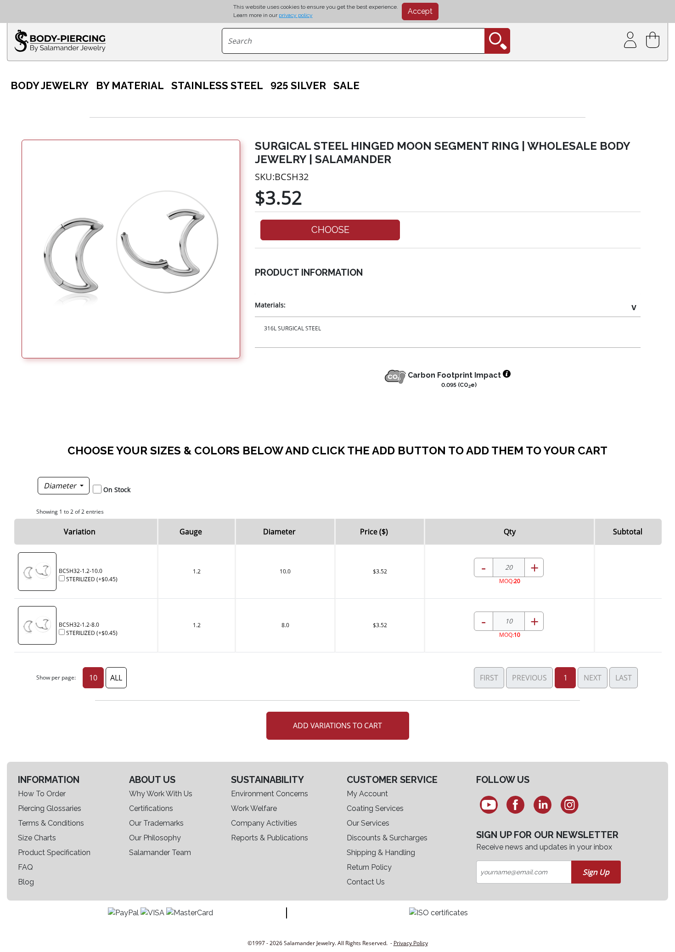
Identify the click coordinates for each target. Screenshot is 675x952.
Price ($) (374, 532)
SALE (346, 85)
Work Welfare (254, 808)
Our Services (368, 823)
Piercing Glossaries (49, 808)
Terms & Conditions (51, 823)
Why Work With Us (160, 793)
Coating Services (375, 808)
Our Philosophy (155, 837)
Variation (80, 532)
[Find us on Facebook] (516, 804)
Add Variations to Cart (337, 725)
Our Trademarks (156, 823)
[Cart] (654, 40)
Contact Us (366, 882)
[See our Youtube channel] (488, 804)
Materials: (270, 304)
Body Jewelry (50, 85)
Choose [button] (330, 229)
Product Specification (54, 852)
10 (93, 678)
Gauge (191, 532)
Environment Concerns (269, 793)
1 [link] (565, 678)
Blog (26, 882)
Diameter (61, 486)
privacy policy (296, 15)
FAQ (25, 867)
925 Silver (298, 85)
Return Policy (369, 867)
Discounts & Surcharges (387, 837)
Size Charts (37, 837)
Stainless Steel (217, 85)
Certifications (151, 808)
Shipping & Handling (381, 852)
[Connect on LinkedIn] (542, 804)
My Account (367, 793)
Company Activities (264, 823)
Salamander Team (160, 852)
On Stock (116, 489)
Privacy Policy (411, 943)
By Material (130, 85)
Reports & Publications (269, 837)
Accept (420, 11)
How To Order (42, 793)
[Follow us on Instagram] (569, 804)
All (116, 678)
